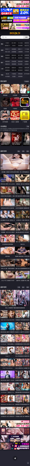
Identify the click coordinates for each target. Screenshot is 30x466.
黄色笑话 (20, 70)
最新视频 (3, 151)
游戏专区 (27, 43)
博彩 (2, 44)
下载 (28, 126)
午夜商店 (14, 74)
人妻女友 (20, 67)
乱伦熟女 (20, 58)
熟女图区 (20, 64)
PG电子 (7, 43)
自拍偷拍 (14, 49)
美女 (19, 151)
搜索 (26, 37)
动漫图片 (27, 61)
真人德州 (14, 43)
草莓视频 (20, 74)
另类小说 (14, 70)
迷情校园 (7, 70)
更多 (28, 151)
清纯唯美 (14, 64)
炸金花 (13, 45)
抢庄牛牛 (27, 45)
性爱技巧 (27, 70)
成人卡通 (20, 55)
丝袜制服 (14, 51)
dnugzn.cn (15, 33)
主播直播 (20, 51)
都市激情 (7, 67)
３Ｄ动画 (27, 49)
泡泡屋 (13, 76)
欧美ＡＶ (20, 49)
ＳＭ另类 (27, 51)
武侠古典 (27, 67)
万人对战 (20, 43)
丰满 (19, 287)
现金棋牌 (20, 45)
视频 (2, 50)
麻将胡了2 (7, 45)
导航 (2, 75)
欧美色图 (20, 61)
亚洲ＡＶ (7, 49)
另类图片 (27, 64)
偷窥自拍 (7, 61)
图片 (2, 62)
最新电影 (3, 287)
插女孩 (7, 74)
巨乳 (23, 151)
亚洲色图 (14, 61)
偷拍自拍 (14, 55)
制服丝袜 (7, 58)
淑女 (23, 287)
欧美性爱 (27, 55)
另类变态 (27, 58)
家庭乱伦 (14, 67)
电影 (2, 56)
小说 (2, 69)
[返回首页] (28, 462)
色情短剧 (20, 76)
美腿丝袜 (7, 64)
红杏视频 (7, 76)
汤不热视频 (26, 74)
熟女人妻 (7, 51)
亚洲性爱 (7, 55)
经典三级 (14, 58)
